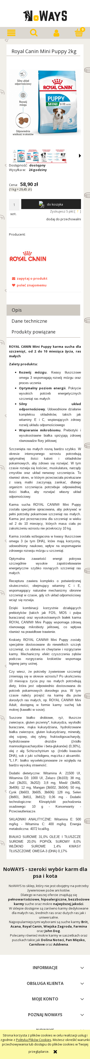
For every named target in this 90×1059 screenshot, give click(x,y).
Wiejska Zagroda (58, 926)
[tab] (43, 310)
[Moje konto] (56, 33)
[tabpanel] (45, 598)
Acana (15, 926)
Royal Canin (32, 926)
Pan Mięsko (75, 940)
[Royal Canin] (27, 256)
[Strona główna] (45, 15)
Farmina (80, 926)
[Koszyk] (79, 32)
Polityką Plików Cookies (33, 1039)
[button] (11, 33)
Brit (84, 922)
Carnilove (37, 944)
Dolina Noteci (52, 940)
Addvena (60, 944)
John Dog (52, 931)
